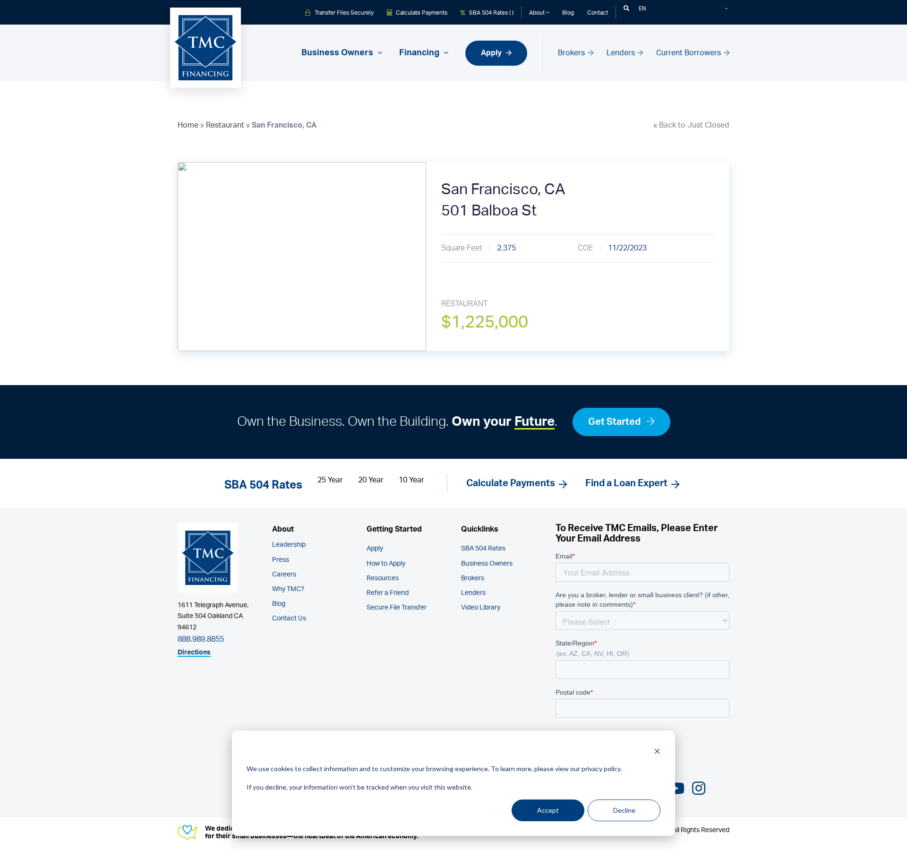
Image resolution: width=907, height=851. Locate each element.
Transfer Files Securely (343, 12)
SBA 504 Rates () (490, 12)
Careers (284, 574)
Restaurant (225, 125)
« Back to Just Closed (691, 125)
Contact (597, 12)
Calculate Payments (420, 12)
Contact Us (289, 618)
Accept (548, 810)
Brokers (572, 53)
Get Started (615, 422)
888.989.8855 (201, 639)
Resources (383, 578)
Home (188, 125)
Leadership (289, 545)
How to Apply (386, 563)
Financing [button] (420, 53)
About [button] (537, 12)
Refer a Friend (388, 593)
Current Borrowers (689, 53)
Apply (492, 53)
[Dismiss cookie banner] (657, 751)
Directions (194, 652)
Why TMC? (288, 589)
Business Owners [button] (338, 53)
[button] (626, 8)
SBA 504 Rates (483, 548)
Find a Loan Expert (626, 483)
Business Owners (487, 563)
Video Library (480, 607)
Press (280, 560)
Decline (624, 810)
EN (642, 8)
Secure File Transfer (397, 607)
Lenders (622, 53)
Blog (568, 12)
